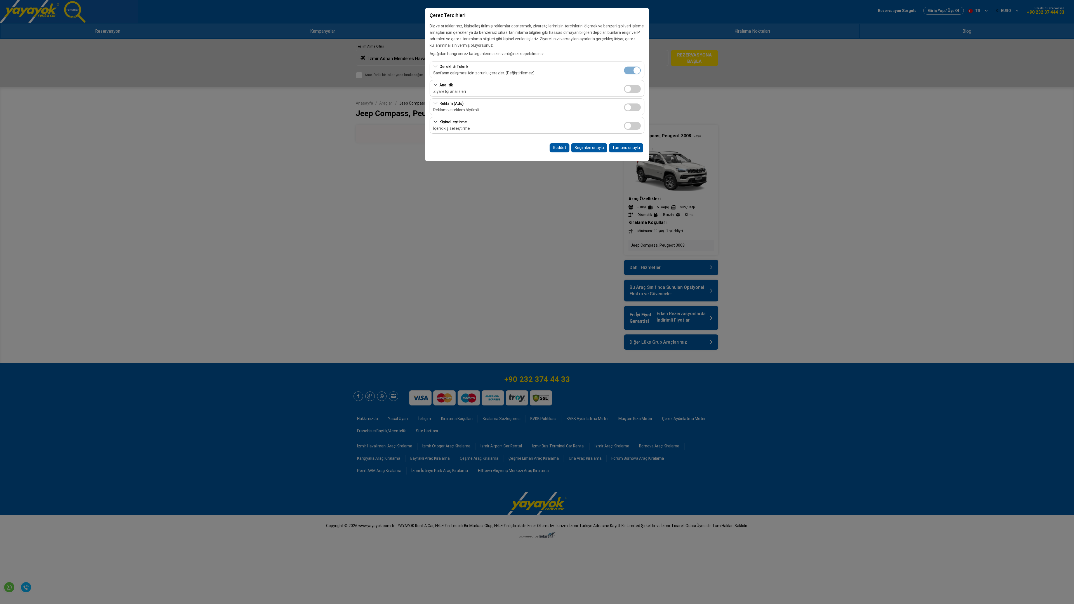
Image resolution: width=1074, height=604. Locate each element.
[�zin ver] (632, 88)
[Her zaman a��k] (632, 69)
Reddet (559, 147)
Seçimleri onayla (589, 147)
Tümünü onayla (626, 147)
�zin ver (632, 89)
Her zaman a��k (632, 70)
